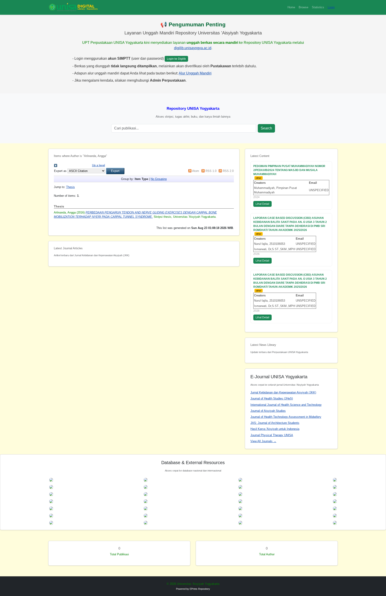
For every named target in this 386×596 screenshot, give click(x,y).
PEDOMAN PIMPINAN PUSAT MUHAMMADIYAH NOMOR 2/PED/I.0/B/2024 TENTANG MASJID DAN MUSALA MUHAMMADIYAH (289, 170)
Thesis (70, 187)
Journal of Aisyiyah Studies (268, 410)
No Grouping (159, 179)
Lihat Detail (262, 203)
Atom (195, 171)
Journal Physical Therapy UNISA (271, 435)
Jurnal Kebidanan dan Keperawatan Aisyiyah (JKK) (283, 392)
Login (331, 7)
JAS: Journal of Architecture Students (274, 423)
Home (291, 7)
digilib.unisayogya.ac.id (192, 48)
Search (266, 128)
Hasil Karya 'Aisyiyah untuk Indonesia (274, 429)
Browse (303, 7)
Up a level (98, 165)
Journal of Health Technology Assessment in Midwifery (285, 416)
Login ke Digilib (176, 58)
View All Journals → (263, 441)
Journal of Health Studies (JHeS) (271, 398)
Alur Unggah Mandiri (195, 73)
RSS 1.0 (211, 171)
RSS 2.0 (228, 171)
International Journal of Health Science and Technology (286, 404)
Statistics (318, 7)
